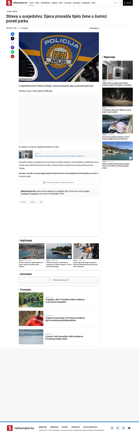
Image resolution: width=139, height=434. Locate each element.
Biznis (37, 3)
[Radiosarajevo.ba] (20, 428)
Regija (15, 11)
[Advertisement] (59, 119)
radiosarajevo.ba (56, 430)
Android (60, 191)
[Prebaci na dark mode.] (115, 3)
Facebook (25, 193)
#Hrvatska (23, 202)
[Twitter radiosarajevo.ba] (118, 428)
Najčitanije (26, 240)
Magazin (54, 3)
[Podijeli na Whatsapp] (12, 52)
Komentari (26, 274)
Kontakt (65, 427)
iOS (66, 191)
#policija (32, 202)
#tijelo (41, 202)
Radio (93, 3)
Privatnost (75, 427)
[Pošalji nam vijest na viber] (123, 428)
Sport (61, 3)
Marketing (43, 427)
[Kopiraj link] (12, 56)
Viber (56, 193)
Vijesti (31, 3)
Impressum (54, 427)
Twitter (86, 191)
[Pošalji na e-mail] (12, 43)
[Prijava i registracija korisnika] (121, 3)
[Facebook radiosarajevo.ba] (112, 428)
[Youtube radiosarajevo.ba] (129, 428)
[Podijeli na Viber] (12, 47)
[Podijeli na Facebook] (12, 34)
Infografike (86, 3)
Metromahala (45, 3)
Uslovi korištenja (90, 427)
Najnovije (109, 57)
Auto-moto (67, 3)
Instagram (34, 193)
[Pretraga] (118, 3)
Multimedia (77, 3)
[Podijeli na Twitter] (12, 38)
